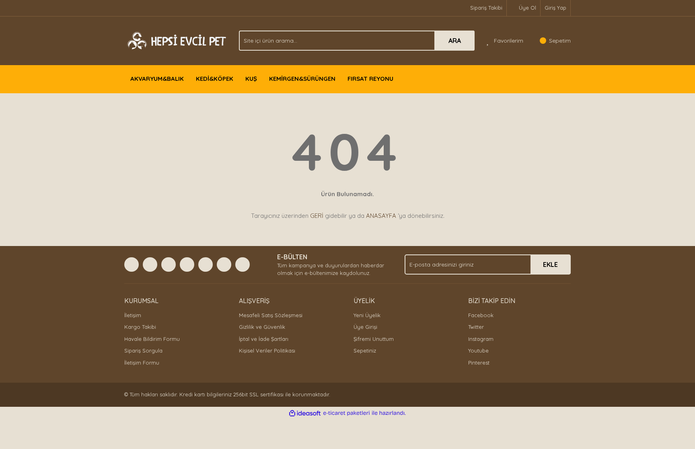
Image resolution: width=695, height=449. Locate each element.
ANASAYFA (381, 215)
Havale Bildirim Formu (152, 339)
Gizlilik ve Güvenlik (262, 327)
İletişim (132, 315)
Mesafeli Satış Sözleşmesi (270, 315)
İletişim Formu (141, 362)
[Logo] (175, 40)
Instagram (480, 339)
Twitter (476, 327)
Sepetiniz (365, 350)
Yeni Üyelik (367, 315)
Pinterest (478, 362)
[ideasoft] (305, 413)
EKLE (550, 264)
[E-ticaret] (346, 413)
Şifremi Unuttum (374, 339)
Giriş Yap (555, 7)
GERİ (316, 215)
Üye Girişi (365, 327)
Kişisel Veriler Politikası (267, 350)
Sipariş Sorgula (143, 350)
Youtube (478, 350)
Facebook (480, 315)
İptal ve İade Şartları (263, 339)
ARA (454, 41)
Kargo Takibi (140, 327)
